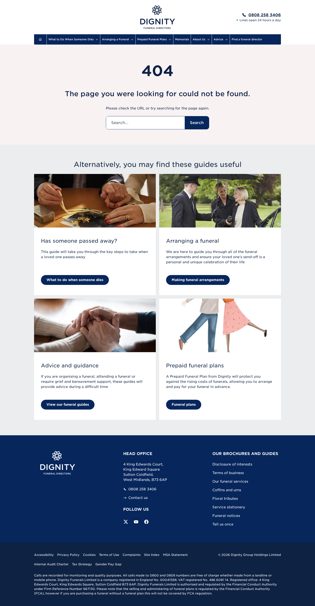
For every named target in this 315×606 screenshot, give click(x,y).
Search (197, 122)
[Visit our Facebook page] (146, 521)
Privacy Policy (68, 555)
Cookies (89, 555)
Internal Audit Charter (51, 564)
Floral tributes (225, 499)
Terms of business (228, 473)
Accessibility (44, 555)
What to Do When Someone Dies (71, 39)
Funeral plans (184, 405)
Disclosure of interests (232, 464)
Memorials (182, 39)
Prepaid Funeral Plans (152, 39)
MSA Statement (175, 555)
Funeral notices (226, 516)
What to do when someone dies (74, 280)
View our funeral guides (67, 405)
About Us (199, 39)
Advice (218, 39)
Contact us (138, 498)
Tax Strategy (82, 564)
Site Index (152, 555)
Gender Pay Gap (108, 564)
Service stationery (228, 507)
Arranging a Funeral (115, 39)
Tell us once (222, 524)
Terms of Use (109, 555)
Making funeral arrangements (198, 280)
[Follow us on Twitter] (125, 521)
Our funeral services (230, 481)
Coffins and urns (226, 490)
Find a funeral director (247, 39)
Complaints (132, 555)
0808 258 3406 (142, 489)
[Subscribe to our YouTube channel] (136, 521)
